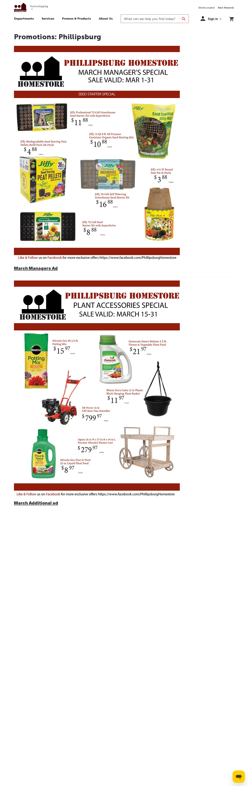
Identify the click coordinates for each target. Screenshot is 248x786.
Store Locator (206, 7)
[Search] (183, 19)
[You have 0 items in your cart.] (231, 18)
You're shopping (39, 6)
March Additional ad (36, 502)
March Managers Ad (36, 268)
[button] (48, 19)
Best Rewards (226, 7)
